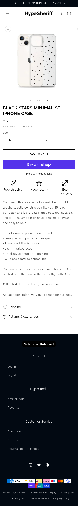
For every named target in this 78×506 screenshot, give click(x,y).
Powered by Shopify (45, 493)
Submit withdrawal (39, 344)
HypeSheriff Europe (23, 493)
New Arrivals (16, 399)
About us (14, 407)
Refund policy (67, 492)
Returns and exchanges (23, 448)
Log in (12, 366)
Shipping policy (60, 498)
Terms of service (40, 498)
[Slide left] (31, 101)
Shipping (14, 440)
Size (5, 132)
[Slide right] (47, 101)
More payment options (39, 173)
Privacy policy (20, 498)
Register (13, 375)
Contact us (15, 431)
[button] (7, 13)
